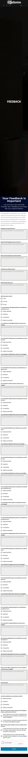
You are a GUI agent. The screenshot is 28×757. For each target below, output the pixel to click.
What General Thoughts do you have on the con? (11, 242)
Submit (14, 749)
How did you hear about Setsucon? (8, 228)
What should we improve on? (7, 282)
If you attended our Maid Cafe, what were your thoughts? (12, 443)
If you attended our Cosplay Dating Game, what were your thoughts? (13, 624)
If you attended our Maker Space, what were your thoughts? (13, 593)
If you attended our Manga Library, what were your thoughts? (13, 473)
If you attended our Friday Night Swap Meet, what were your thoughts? (13, 324)
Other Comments (4, 682)
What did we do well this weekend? (8, 269)
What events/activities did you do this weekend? (11, 255)
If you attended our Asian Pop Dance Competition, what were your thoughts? (13, 503)
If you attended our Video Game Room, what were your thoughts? (12, 384)
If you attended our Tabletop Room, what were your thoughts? (14, 354)
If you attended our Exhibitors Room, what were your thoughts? (14, 414)
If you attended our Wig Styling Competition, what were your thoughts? (13, 534)
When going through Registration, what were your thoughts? (13, 654)
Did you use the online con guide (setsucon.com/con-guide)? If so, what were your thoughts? (14, 668)
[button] (21, 5)
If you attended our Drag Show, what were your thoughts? (13, 564)
